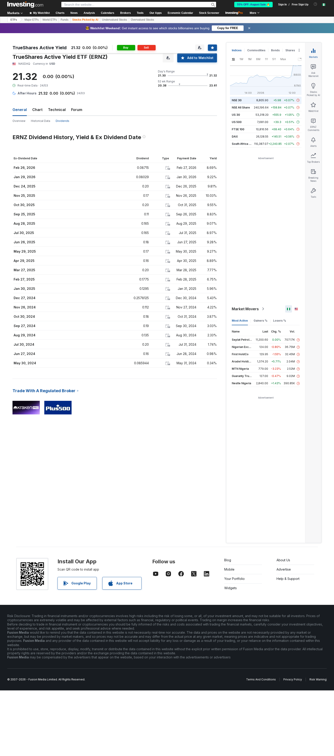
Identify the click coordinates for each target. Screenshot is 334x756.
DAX (235, 136)
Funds (64, 19)
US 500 (237, 122)
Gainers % (260, 320)
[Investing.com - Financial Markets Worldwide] (25, 4)
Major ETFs (32, 19)
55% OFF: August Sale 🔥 (253, 4)
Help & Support (288, 579)
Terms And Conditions (261, 679)
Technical (57, 109)
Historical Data (40, 121)
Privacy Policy (292, 679)
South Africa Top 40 (245, 143)
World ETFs (49, 19)
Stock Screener (209, 13)
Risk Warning (318, 679)
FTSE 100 (238, 129)
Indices (237, 50)
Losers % (279, 320)
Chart (37, 109)
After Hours (27, 93)
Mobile (229, 569)
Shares (290, 50)
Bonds (275, 50)
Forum (76, 109)
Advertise (284, 569)
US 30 (236, 114)
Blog (227, 560)
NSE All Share (241, 107)
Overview (18, 121)
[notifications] (315, 4)
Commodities (256, 50)
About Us (283, 560)
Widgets (230, 588)
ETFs (13, 19)
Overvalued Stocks (142, 19)
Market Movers (245, 309)
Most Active (240, 320)
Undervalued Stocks (114, 19)
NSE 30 (237, 100)
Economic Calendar (180, 13)
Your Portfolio (234, 579)
